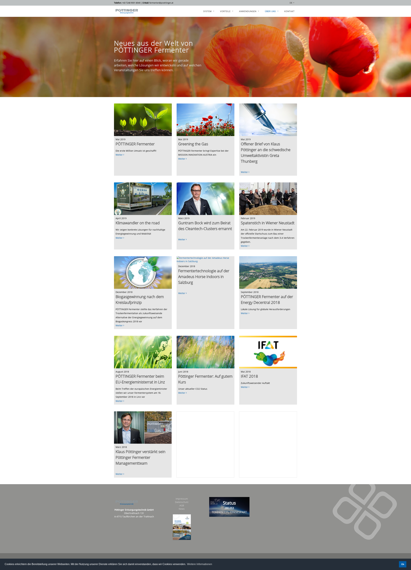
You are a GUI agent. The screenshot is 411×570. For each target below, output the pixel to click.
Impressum (182, 498)
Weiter (119, 154)
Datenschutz (181, 502)
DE (291, 2)
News (182, 508)
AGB (181, 505)
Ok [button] (402, 564)
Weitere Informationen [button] (199, 564)
